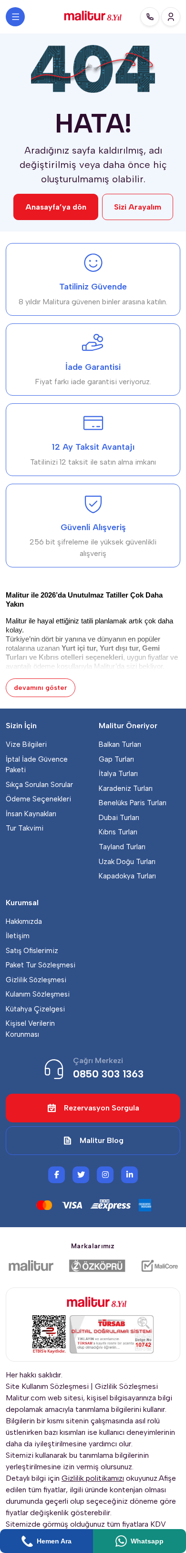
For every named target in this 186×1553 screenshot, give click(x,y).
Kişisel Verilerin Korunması (30, 1029)
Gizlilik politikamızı (93, 1478)
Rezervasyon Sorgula (101, 1107)
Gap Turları (116, 759)
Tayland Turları (122, 847)
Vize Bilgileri (26, 744)
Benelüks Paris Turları (132, 803)
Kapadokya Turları (127, 876)
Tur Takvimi (24, 828)
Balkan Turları (120, 744)
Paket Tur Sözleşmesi (40, 965)
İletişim (18, 936)
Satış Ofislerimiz (32, 950)
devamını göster (40, 688)
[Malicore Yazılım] (159, 1266)
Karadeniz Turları (126, 788)
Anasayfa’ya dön (55, 206)
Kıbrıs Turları (118, 832)
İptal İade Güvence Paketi (37, 765)
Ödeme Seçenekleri (38, 799)
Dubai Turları (119, 817)
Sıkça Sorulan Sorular (39, 784)
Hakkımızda (24, 921)
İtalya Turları (118, 773)
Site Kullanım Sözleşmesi (47, 1386)
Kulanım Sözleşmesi (38, 994)
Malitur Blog (102, 1140)
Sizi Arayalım (137, 206)
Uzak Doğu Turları (127, 861)
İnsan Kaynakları (31, 814)
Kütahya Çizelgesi (35, 1009)
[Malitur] (31, 1266)
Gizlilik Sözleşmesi (36, 980)
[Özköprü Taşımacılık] (97, 1266)
